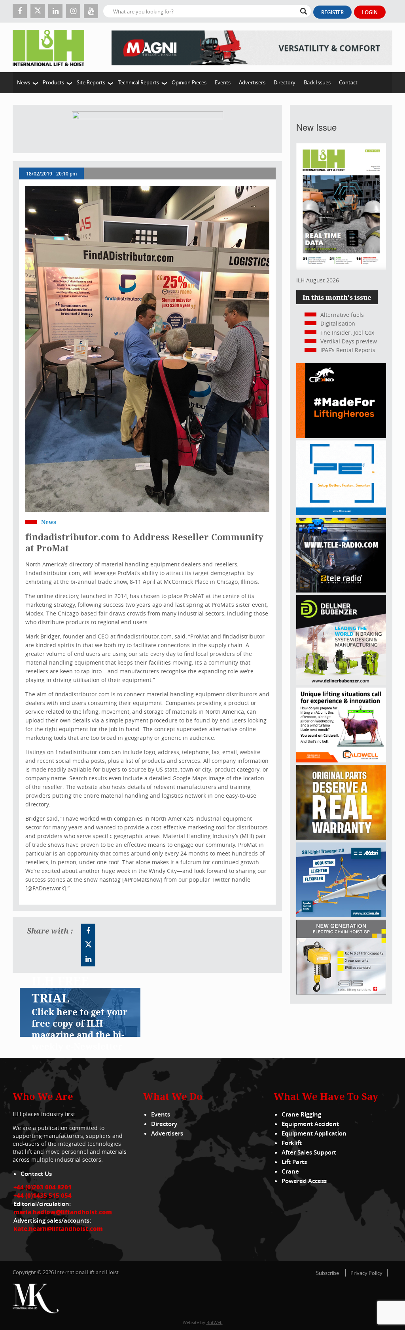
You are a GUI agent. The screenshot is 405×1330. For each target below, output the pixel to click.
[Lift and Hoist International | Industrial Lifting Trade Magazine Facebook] (20, 11)
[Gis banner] (341, 992)
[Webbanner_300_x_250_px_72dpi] (341, 590)
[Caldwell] (341, 760)
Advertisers (252, 82)
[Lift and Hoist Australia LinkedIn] (88, 959)
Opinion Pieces (189, 82)
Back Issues (317, 82)
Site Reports (91, 82)
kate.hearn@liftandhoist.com (58, 1228)
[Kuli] (147, 129)
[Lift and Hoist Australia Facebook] (88, 931)
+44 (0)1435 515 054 (42, 1195)
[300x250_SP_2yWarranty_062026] (341, 837)
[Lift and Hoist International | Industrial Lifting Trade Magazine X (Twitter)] (37, 11)
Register (332, 12)
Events (223, 82)
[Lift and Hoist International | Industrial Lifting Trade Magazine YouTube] (91, 11)
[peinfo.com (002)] (341, 513)
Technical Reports (138, 82)
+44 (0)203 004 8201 (42, 1187)
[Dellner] (341, 683)
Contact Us (36, 1174)
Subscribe (327, 1273)
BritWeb (214, 1322)
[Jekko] (341, 436)
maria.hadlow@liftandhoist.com (62, 1212)
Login (370, 12)
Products (53, 82)
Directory (284, 82)
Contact (348, 82)
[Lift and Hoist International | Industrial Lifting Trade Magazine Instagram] (73, 11)
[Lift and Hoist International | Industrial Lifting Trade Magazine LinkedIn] (55, 11)
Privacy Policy (366, 1273)
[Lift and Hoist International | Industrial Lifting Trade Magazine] (51, 47)
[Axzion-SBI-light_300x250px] (341, 915)
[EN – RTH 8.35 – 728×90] (252, 47)
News (23, 82)
